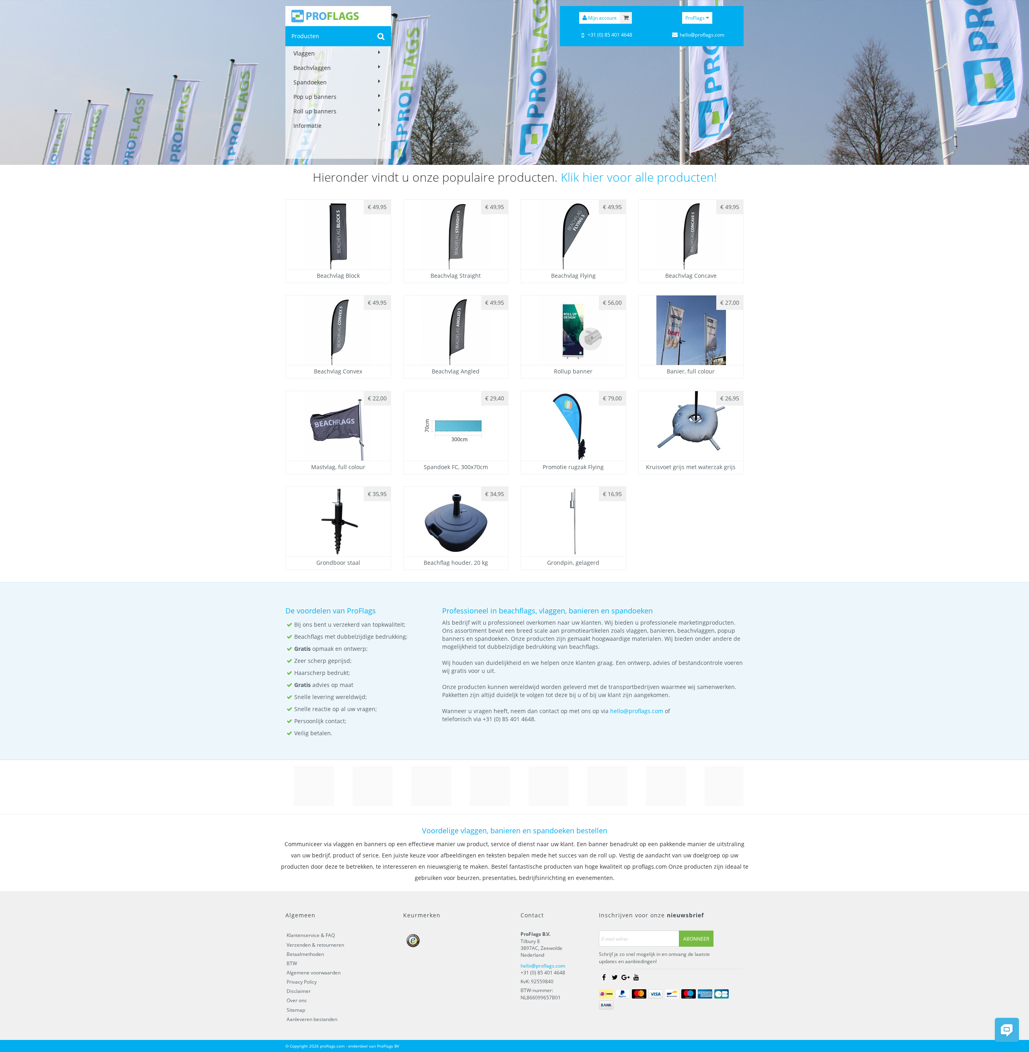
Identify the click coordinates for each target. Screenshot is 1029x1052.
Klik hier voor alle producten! (639, 177)
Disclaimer (299, 991)
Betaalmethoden (305, 954)
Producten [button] (305, 36)
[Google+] (625, 977)
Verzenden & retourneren (315, 944)
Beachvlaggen (312, 68)
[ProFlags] (338, 16)
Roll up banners (314, 111)
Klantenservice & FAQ (311, 935)
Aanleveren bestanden (312, 1019)
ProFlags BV (388, 1046)
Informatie (307, 125)
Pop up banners (314, 96)
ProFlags (695, 17)
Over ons (297, 1000)
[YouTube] (636, 977)
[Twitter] (614, 977)
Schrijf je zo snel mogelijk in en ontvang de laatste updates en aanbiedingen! (654, 957)
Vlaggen (304, 53)
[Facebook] (604, 977)
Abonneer (696, 938)
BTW (292, 963)
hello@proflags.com (636, 711)
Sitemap (296, 1010)
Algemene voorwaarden (313, 972)
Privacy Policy (302, 981)
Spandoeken (310, 82)
